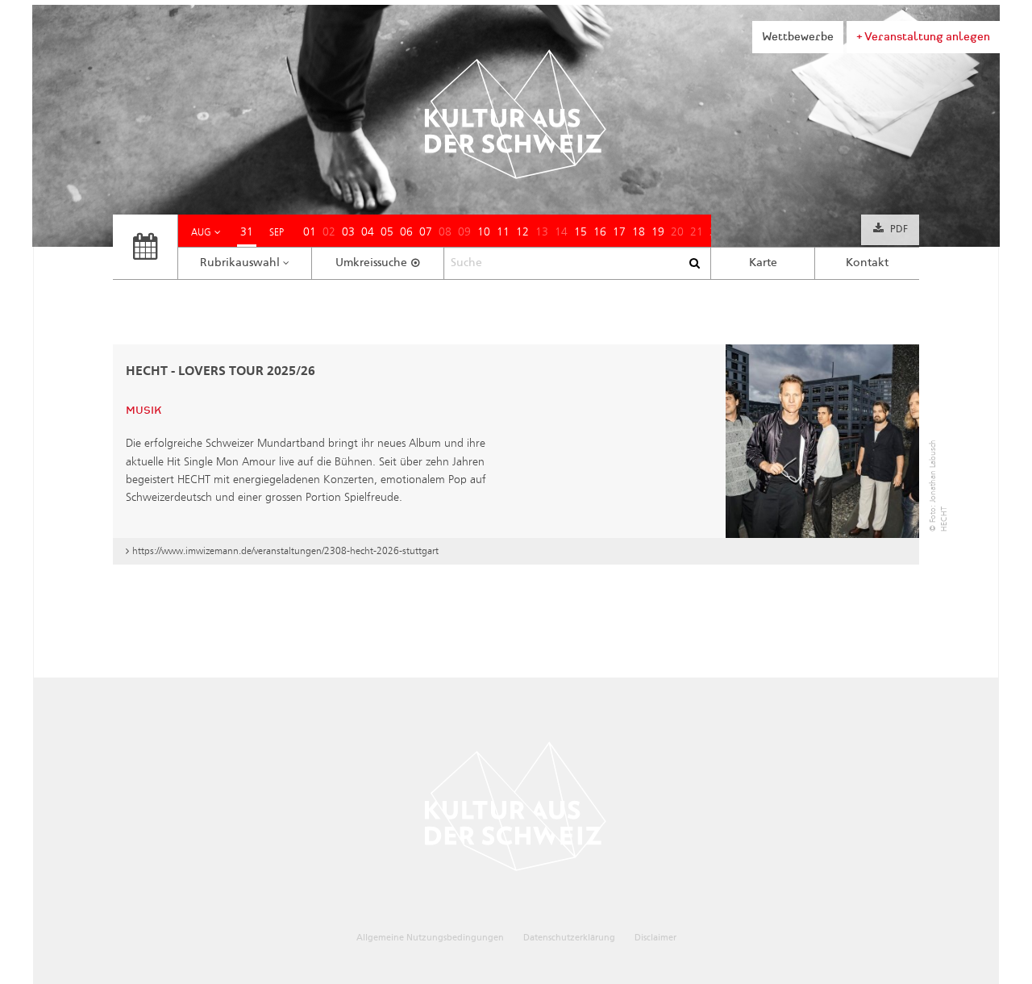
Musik (144, 410)
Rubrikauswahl (240, 263)
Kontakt (867, 263)
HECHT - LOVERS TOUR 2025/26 (220, 371)
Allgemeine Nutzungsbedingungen (430, 937)
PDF (899, 230)
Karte (763, 263)
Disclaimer (655, 937)
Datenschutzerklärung (569, 937)
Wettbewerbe (798, 37)
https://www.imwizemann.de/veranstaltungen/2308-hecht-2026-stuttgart (285, 550)
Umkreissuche (371, 263)
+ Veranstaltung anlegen (923, 37)
